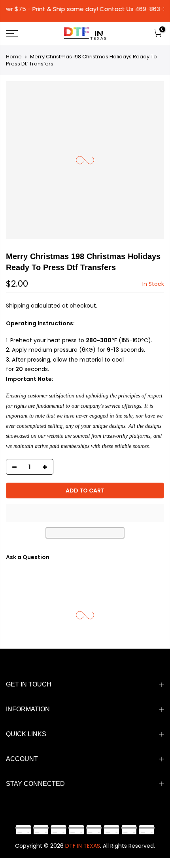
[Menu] (23, 33)
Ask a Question (27, 557)
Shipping (17, 306)
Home (14, 56)
